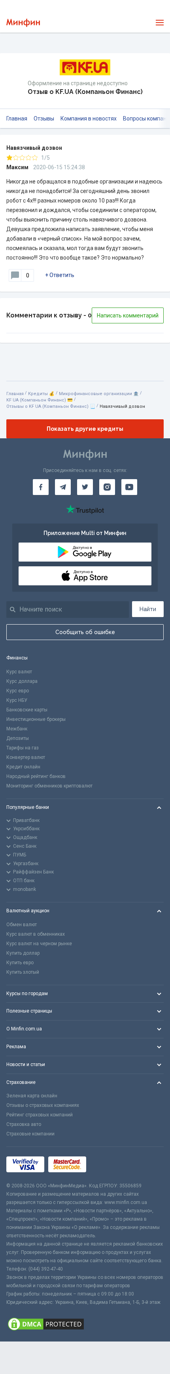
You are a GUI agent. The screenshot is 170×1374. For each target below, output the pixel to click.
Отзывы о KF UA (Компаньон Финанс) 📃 (50, 406)
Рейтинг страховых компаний (39, 1115)
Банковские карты (26, 710)
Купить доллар (23, 953)
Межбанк (16, 729)
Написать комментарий (128, 315)
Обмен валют (21, 924)
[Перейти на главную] (23, 23)
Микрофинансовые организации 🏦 (99, 393)
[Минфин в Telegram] (63, 487)
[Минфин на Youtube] (129, 487)
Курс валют (19, 672)
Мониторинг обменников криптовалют (49, 786)
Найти (148, 609)
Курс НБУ (16, 700)
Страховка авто (23, 1124)
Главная (16, 118)
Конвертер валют (25, 757)
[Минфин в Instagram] (107, 487)
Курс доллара (22, 681)
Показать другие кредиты (85, 429)
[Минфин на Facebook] (41, 487)
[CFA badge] (107, 1164)
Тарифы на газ (22, 748)
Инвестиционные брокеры (36, 719)
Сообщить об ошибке (85, 632)
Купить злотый (22, 972)
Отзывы (44, 118)
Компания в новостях (88, 118)
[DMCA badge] (85, 1324)
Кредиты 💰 (41, 393)
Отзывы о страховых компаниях (42, 1105)
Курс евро (17, 691)
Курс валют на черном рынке (39, 943)
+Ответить (59, 275)
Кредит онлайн (23, 767)
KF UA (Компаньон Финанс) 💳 (39, 400)
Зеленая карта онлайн (31, 1096)
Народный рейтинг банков (36, 776)
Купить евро (20, 962)
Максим (17, 167)
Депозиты (17, 738)
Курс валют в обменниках (35, 934)
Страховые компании (30, 1134)
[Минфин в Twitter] (85, 487)
